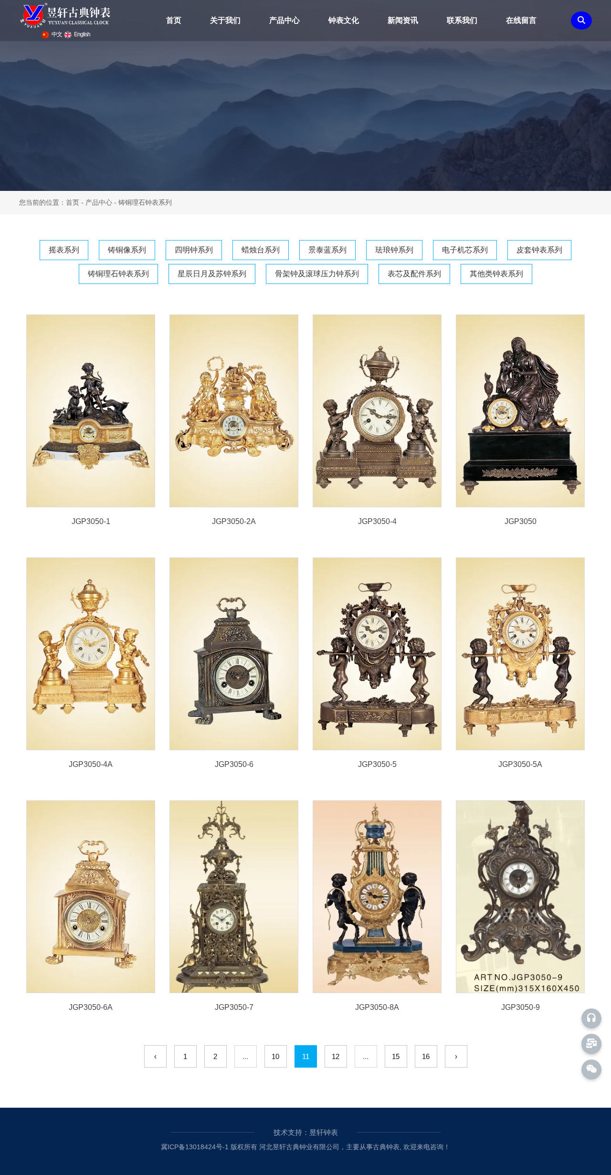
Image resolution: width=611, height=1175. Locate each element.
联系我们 (462, 20)
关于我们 (225, 20)
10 (275, 1056)
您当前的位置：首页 (50, 202)
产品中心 (284, 20)
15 (396, 1056)
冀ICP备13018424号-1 (195, 1147)
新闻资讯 (403, 20)
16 (426, 1056)
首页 (173, 20)
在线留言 (521, 20)
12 (335, 1056)
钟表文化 (343, 20)
